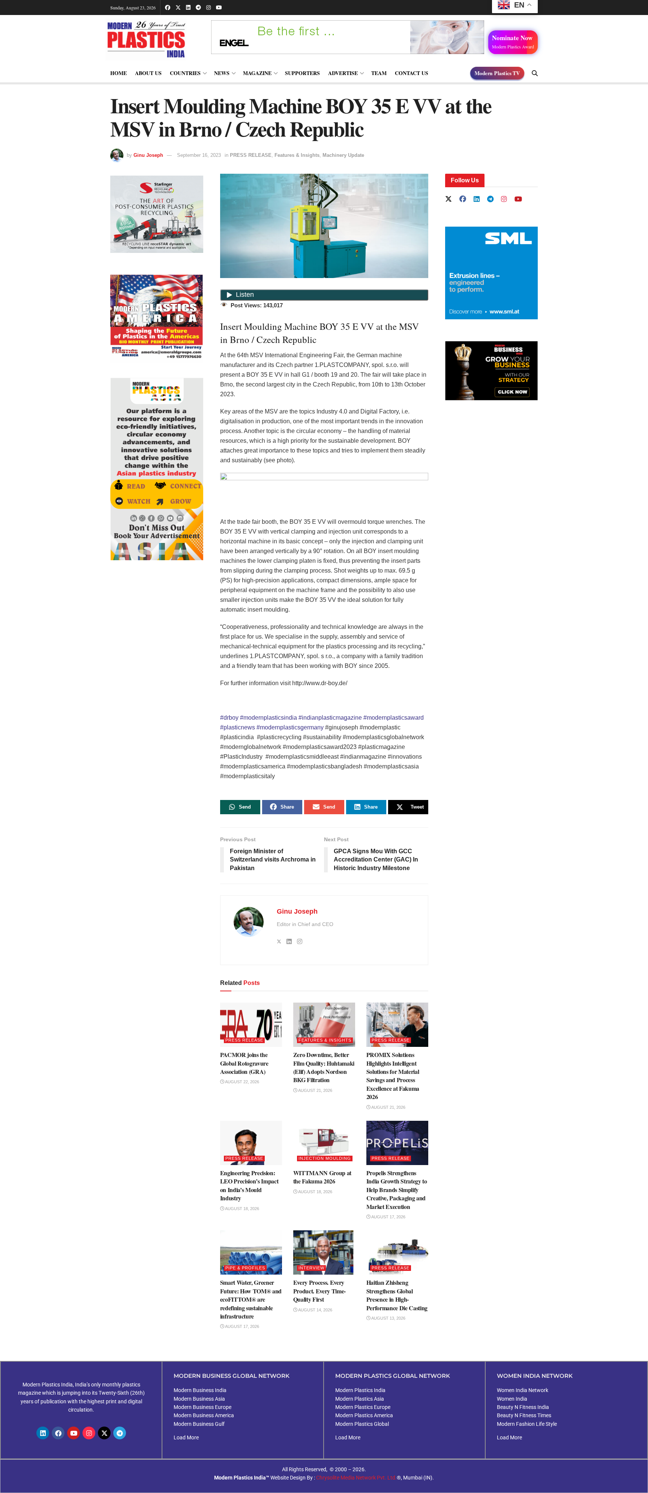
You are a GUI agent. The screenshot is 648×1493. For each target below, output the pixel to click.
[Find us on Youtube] (219, 7)
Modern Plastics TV (497, 73)
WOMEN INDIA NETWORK (535, 1375)
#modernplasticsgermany (290, 727)
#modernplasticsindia (268, 717)
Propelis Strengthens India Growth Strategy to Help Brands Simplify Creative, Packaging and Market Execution (396, 1189)
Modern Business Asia (199, 1399)
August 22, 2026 (241, 1082)
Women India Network (522, 1390)
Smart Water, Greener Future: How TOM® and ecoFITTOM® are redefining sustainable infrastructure (251, 1299)
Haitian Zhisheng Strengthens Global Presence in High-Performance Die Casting (397, 1295)
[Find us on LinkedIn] (188, 7)
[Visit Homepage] (153, 39)
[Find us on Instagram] (208, 7)
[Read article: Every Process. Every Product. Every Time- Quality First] (324, 1252)
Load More (186, 1437)
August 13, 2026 (387, 1318)
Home (118, 73)
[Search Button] (535, 73)
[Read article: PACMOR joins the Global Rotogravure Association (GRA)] (251, 1025)
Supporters (302, 73)
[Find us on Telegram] (198, 7)
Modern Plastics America (364, 1415)
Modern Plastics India (360, 1390)
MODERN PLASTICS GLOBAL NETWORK (392, 1375)
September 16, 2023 (199, 155)
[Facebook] (58, 1433)
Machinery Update (343, 155)
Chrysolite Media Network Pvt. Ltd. (356, 1478)
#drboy (229, 717)
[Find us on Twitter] (178, 7)
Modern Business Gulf (199, 1424)
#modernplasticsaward (393, 717)
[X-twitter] (104, 1433)
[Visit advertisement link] (156, 319)
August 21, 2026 (314, 1090)
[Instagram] (88, 1433)
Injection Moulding (324, 1158)
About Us (148, 73)
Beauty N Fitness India (523, 1407)
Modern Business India (200, 1390)
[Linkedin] (42, 1433)
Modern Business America (204, 1415)
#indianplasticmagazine (330, 717)
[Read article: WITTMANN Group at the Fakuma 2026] (324, 1143)
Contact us (411, 73)
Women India (512, 1399)
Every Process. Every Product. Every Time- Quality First (319, 1291)
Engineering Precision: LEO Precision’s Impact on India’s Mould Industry (249, 1185)
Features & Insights (297, 155)
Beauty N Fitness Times (524, 1415)
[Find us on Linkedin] (477, 199)
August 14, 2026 (314, 1310)
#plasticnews (237, 727)
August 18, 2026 (241, 1208)
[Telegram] (119, 1433)
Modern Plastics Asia (359, 1399)
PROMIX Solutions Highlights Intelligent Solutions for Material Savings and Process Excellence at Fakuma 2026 (393, 1075)
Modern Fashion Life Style (527, 1424)
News (222, 73)
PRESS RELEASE (251, 155)
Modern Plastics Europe (362, 1407)
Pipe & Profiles (245, 1268)
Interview (311, 1268)
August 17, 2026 (387, 1217)
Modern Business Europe (202, 1407)
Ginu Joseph (148, 155)
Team (379, 73)
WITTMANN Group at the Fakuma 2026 (322, 1176)
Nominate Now (513, 41)
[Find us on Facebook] (167, 7)
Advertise (343, 73)
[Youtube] (73, 1433)
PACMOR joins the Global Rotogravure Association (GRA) (244, 1063)
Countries (185, 73)
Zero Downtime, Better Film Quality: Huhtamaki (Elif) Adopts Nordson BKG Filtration (324, 1067)
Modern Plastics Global (362, 1424)
